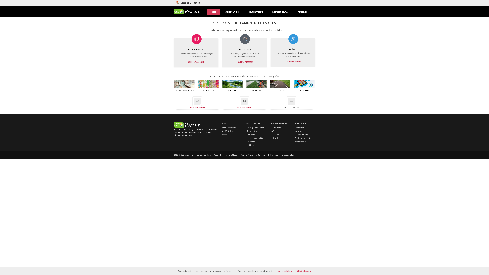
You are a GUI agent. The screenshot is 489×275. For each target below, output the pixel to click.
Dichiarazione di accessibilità (282, 155)
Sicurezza (250, 141)
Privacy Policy (213, 155)
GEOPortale (276, 127)
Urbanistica (251, 131)
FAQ (272, 131)
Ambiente (250, 134)
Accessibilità (300, 141)
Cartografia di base (255, 127)
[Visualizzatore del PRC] (197, 101)
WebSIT (225, 134)
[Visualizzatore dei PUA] (244, 101)
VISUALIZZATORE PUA (244, 108)
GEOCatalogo (228, 131)
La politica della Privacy (284, 271)
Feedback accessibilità (305, 138)
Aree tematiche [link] (232, 12)
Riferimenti (301, 12)
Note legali (300, 131)
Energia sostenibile (254, 138)
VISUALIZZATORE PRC (197, 108)
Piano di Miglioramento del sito (254, 155)
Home (213, 12)
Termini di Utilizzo (229, 155)
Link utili (274, 138)
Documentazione (255, 12)
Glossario (275, 134)
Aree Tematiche (229, 127)
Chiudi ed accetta (304, 271)
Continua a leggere (196, 62)
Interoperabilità (280, 12)
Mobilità (250, 145)
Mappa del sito (301, 134)
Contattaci (300, 127)
